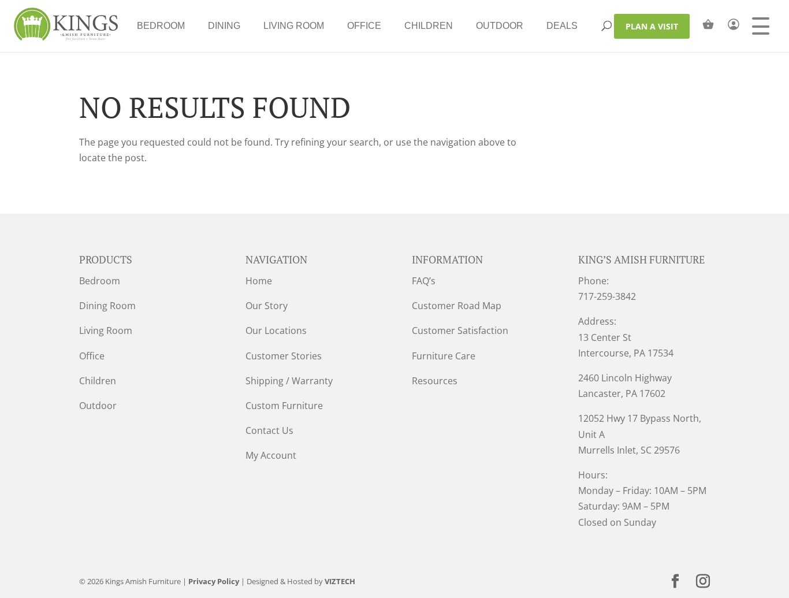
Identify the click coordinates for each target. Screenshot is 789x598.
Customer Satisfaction (460, 330)
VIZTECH (340, 581)
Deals (562, 26)
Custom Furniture (284, 405)
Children (428, 26)
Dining (224, 26)
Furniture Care (443, 356)
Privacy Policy (213, 581)
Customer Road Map (456, 305)
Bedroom (161, 26)
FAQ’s (424, 280)
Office (364, 26)
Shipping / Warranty (289, 380)
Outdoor (499, 26)
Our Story (266, 305)
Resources (434, 380)
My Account (270, 455)
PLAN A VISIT (652, 26)
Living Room (293, 26)
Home (258, 280)
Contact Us (269, 430)
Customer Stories (283, 356)
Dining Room (107, 305)
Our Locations (276, 330)
